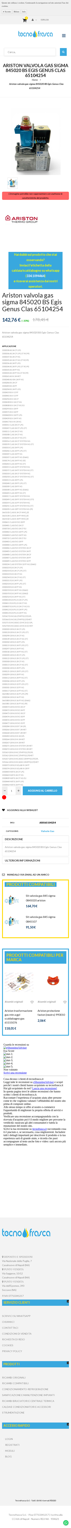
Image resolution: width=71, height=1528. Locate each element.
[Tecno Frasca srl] (35, 33)
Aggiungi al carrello (42, 790)
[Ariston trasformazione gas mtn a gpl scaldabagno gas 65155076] (19, 982)
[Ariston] (35, 219)
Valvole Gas (47, 831)
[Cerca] (63, 52)
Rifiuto (16, 12)
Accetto (7, 12)
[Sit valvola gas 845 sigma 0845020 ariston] (11, 895)
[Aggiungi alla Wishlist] (32, 1002)
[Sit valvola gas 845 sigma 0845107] (11, 916)
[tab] (35, 839)
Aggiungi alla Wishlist (22, 810)
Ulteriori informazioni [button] (22, 860)
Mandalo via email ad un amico (28, 874)
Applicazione (9, 346)
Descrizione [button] (14, 839)
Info (24, 12)
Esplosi (45, 19)
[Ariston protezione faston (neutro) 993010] (52, 982)
